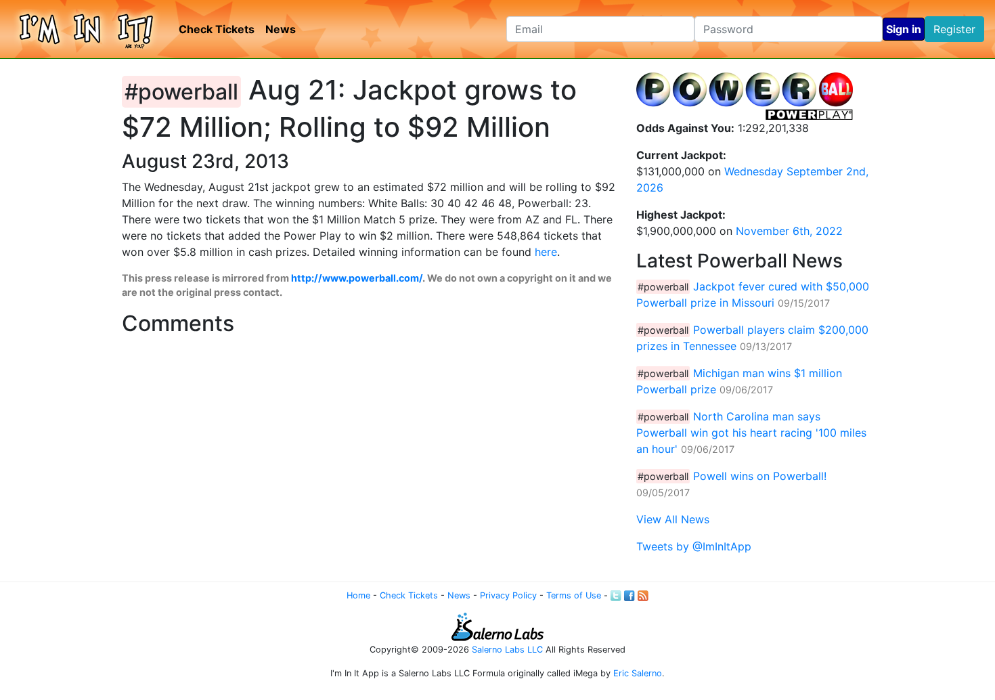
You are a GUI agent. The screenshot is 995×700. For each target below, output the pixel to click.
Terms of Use (573, 595)
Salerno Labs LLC (507, 649)
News (280, 29)
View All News (672, 519)
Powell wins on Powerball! (759, 476)
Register (954, 29)
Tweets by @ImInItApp (693, 546)
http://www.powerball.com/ (356, 278)
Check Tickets (217, 29)
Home (358, 595)
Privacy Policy (508, 595)
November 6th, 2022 (789, 231)
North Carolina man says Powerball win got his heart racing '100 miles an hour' (751, 433)
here (546, 252)
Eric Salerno (637, 673)
